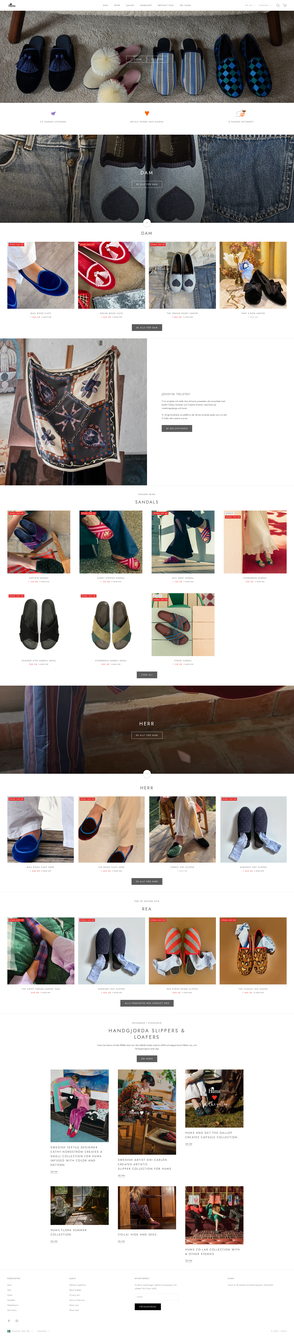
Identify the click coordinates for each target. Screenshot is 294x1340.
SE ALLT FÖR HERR (147, 881)
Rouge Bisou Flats (111, 313)
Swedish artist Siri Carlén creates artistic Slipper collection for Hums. (145, 1164)
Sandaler (146, 5)
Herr (117, 5)
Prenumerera (260, 1326)
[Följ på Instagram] (16, 1320)
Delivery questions (77, 1284)
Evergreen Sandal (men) (110, 660)
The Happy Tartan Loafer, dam (41, 989)
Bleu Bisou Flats (41, 313)
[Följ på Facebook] (8, 1320)
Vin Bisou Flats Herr (111, 867)
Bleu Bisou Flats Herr (40, 867)
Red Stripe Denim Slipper (182, 989)
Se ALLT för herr (147, 735)
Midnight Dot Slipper (253, 867)
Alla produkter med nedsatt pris (147, 1003)
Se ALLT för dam (147, 184)
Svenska (264, 5)
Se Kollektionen (177, 428)
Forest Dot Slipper (182, 867)
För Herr (157, 59)
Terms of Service (77, 1300)
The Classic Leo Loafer (253, 989)
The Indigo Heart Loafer (182, 313)
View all (147, 674)
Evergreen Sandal (255, 578)
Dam (105, 5)
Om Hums (185, 5)
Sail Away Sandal (183, 578)
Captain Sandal (39, 578)
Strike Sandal (183, 660)
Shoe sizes (74, 1310)
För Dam (136, 59)
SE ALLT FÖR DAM (147, 327)
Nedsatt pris (166, 5)
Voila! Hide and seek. (138, 1235)
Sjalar (130, 5)
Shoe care (74, 1305)
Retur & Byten (75, 1289)
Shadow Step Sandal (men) (39, 660)
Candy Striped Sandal (111, 578)
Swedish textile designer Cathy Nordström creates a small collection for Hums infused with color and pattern (77, 1156)
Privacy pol (74, 1295)
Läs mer (54, 1171)
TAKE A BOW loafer (253, 313)
